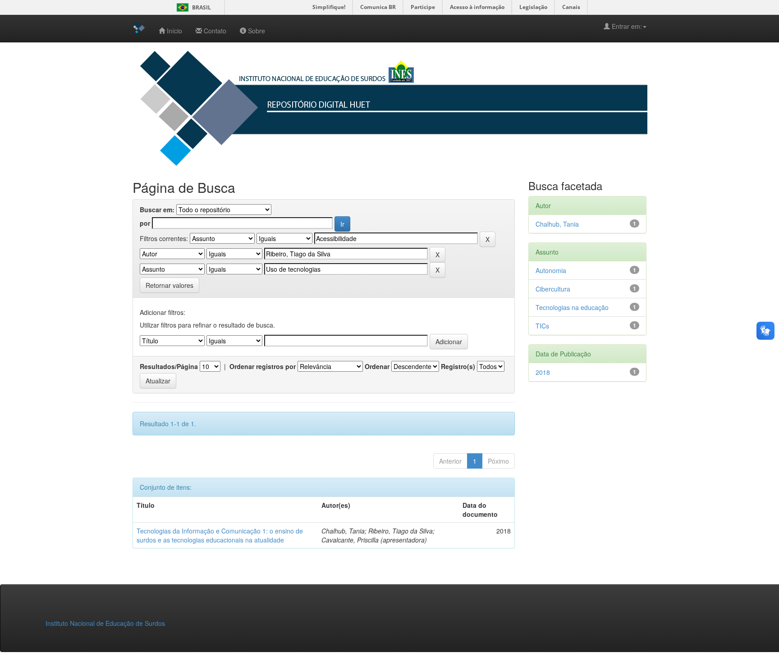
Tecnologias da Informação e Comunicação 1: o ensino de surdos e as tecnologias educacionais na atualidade (220, 535)
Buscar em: (157, 209)
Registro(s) (458, 366)
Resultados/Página (169, 366)
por (145, 223)
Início (174, 30)
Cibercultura (553, 288)
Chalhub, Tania (557, 223)
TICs (542, 325)
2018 (543, 372)
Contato (215, 30)
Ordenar (377, 366)
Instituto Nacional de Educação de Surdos (105, 623)
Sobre (256, 30)
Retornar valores (169, 285)
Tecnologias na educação (572, 307)
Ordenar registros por (262, 366)
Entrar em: (626, 26)
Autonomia (551, 270)
